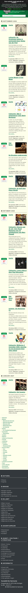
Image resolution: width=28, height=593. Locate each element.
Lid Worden (5, 572)
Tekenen (5, 456)
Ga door (9, 8)
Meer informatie (17, 8)
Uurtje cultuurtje (6, 464)
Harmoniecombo (6, 551)
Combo (4, 458)
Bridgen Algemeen (7, 492)
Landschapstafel (6, 556)
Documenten (5, 466)
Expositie (5, 452)
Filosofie (4, 439)
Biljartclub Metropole (8, 422)
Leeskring (5, 444)
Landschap (4, 441)
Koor (4, 449)
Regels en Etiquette (7, 508)
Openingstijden (6, 576)
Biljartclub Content (7, 519)
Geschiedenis (5, 571)
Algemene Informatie (8, 569)
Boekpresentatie (7, 445)
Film (4, 453)
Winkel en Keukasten (8, 510)
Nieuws (4, 480)
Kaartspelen (5, 431)
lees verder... (12, 56)
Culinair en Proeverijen (7, 438)
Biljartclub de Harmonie (8, 515)
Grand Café (5, 567)
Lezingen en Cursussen (8, 553)
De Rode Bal (6, 427)
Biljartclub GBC (6, 423)
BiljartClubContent (7, 425)
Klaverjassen (6, 433)
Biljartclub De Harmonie (8, 420)
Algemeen (4, 417)
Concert (5, 450)
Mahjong (4, 436)
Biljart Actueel (6, 503)
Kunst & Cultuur (5, 447)
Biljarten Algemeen (7, 505)
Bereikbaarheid (6, 574)
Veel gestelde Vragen (8, 578)
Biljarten (4, 419)
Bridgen (4, 428)
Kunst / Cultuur (6, 544)
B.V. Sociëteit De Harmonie (9, 430)
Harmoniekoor (6, 549)
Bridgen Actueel (6, 490)
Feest (3, 463)
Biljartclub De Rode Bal (8, 521)
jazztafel (5, 460)
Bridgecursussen (6, 494)
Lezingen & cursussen (7, 461)
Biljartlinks (5, 512)
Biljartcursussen (6, 506)
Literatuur (4, 442)
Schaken (4, 434)
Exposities (5, 546)
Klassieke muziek (7, 455)
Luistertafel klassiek (7, 560)
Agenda (4, 482)
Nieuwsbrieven (5, 467)
